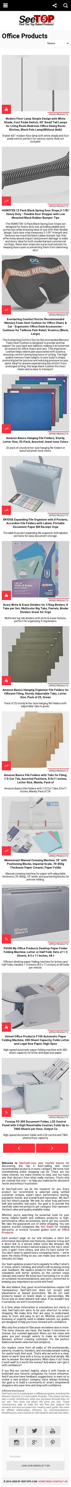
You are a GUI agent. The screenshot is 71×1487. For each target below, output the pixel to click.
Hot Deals (47, 1226)
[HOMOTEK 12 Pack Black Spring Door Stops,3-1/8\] (35, 202)
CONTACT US (60, 1481)
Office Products (58, 114)
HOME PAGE (44, 1481)
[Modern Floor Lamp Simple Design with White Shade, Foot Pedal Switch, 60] (35, 110)
